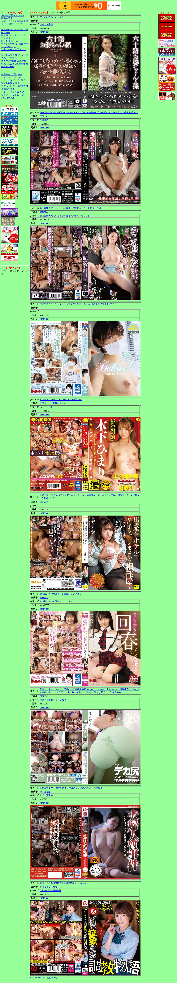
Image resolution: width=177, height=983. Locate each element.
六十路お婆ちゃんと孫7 (51, 17)
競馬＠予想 (6, 18)
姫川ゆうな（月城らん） (52, 887)
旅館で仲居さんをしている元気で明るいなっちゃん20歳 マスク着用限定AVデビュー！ (82, 304)
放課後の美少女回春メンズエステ (56, 601)
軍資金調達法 (8, 83)
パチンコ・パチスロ (11, 77)
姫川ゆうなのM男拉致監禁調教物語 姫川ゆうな (63, 883)
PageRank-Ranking (9, 41)
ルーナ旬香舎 (46, 24)
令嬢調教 (44, 120)
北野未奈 (44, 502)
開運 (17, 83)
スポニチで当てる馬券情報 (14, 21)
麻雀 (20, 74)
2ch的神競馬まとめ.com (12, 15)
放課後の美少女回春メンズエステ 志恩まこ (61, 594)
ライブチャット (9, 95)
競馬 (3, 74)
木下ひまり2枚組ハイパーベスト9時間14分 (61, 399)
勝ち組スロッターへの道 (13, 35)
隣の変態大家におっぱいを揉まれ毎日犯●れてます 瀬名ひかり (70, 208)
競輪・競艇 (11, 74)
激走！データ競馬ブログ (13, 49)
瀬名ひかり (45, 212)
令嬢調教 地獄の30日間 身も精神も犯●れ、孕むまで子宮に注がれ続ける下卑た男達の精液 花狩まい (89, 112)
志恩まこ (44, 597)
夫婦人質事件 (46, 795)
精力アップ (22, 92)
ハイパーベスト (47, 407)
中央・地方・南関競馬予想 (14, 63)
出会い (20, 95)
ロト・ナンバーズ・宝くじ (14, 80)
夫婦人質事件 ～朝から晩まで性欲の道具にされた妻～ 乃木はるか (72, 788)
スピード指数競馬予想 (12, 24)
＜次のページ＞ (52, 977)
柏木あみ (44, 696)
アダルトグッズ (9, 92)
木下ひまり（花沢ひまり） (53, 403)
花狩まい (44, 116)
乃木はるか (45, 791)
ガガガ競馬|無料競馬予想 (13, 61)
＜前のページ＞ (37, 977)
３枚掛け (5, 38)
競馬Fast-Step (7, 66)
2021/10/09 (45, 32)
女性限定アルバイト (11, 98)
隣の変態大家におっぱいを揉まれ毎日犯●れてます (65, 216)
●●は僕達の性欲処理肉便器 (53, 700)
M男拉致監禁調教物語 (50, 890)
